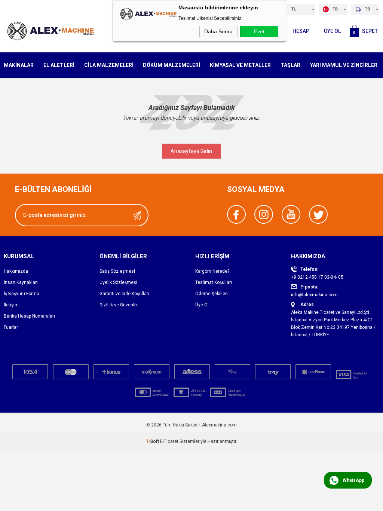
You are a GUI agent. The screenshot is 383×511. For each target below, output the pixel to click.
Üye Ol (332, 31)
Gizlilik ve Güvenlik (118, 304)
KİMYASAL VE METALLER (240, 65)
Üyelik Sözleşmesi (118, 282)
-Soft (153, 441)
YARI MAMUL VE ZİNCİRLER (343, 65)
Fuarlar (11, 327)
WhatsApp (353, 480)
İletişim (11, 304)
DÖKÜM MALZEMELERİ (171, 65)
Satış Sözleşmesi (117, 271)
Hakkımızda (16, 271)
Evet (259, 31)
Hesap (300, 31)
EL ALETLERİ (58, 65)
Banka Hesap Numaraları (29, 316)
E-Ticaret (169, 441)
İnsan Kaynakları (21, 282)
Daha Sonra (218, 31)
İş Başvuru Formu (21, 293)
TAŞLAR (290, 65)
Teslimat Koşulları (213, 282)
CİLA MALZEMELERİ (109, 65)
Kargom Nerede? (212, 271)
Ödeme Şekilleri (211, 293)
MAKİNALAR (19, 65)
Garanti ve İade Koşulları (124, 293)
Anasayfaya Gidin (191, 151)
